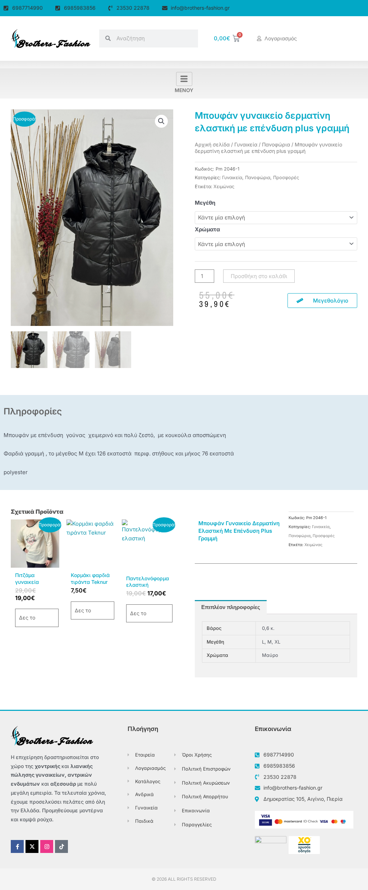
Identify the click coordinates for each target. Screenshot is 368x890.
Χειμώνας (223, 186)
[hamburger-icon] (184, 79)
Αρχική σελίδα (212, 144)
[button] (161, 121)
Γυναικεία (245, 144)
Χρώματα (207, 229)
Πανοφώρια (276, 144)
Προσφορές (286, 177)
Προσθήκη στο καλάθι (259, 276)
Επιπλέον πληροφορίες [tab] (230, 607)
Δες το (27, 617)
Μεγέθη (205, 202)
